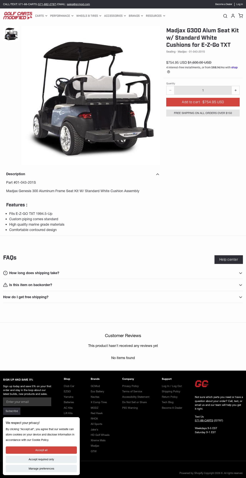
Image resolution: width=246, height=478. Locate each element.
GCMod (95, 386)
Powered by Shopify (191, 473)
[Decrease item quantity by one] (170, 90)
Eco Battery (97, 391)
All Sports (96, 423)
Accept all (41, 450)
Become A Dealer (172, 407)
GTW (94, 451)
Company (128, 378)
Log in (239, 4)
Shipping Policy (171, 391)
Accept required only (41, 459)
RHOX (94, 418)
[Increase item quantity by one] (235, 90)
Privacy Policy (130, 386)
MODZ (94, 407)
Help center (228, 259)
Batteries (69, 402)
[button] (203, 102)
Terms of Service (132, 391)
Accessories (113, 16)
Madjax (95, 445)
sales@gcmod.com (78, 4)
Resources (154, 16)
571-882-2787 (47, 4)
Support (167, 378)
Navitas (95, 396)
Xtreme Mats (98, 440)
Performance (60, 16)
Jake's (94, 429)
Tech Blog (168, 402)
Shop (67, 378)
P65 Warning (130, 407)
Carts (39, 16)
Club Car (69, 386)
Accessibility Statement (135, 396)
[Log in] (232, 15)
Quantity (170, 83)
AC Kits (68, 407)
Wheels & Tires (87, 16)
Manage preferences (41, 468)
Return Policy (170, 396)
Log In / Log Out (172, 386)
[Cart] (240, 15)
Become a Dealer (223, 4)
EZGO (67, 391)
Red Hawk (97, 413)
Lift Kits (68, 413)
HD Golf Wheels (100, 434)
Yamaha (68, 396)
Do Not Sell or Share (134, 402)
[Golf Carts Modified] (17, 16)
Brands (134, 16)
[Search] (225, 15)
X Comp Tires (99, 402)
